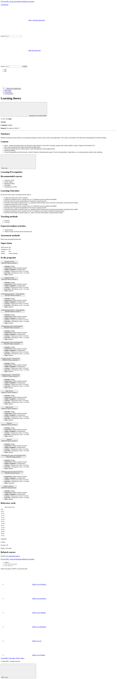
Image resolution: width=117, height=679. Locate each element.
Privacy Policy (20, 658)
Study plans (7, 90)
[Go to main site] (18, 87)
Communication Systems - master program (12, 294)
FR (5, 69)
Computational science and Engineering (11, 327)
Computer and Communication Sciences (12, 472)
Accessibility (4, 658)
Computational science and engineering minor (13, 456)
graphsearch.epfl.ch (14, 556)
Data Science (9, 391)
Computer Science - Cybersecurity (10, 359)
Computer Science (9, 262)
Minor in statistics (8, 487)
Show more (4, 168)
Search (3, 36)
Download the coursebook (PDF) (37, 115)
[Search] (14, 64)
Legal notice (12, 658)
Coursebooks (4, 4)
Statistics (9, 424)
